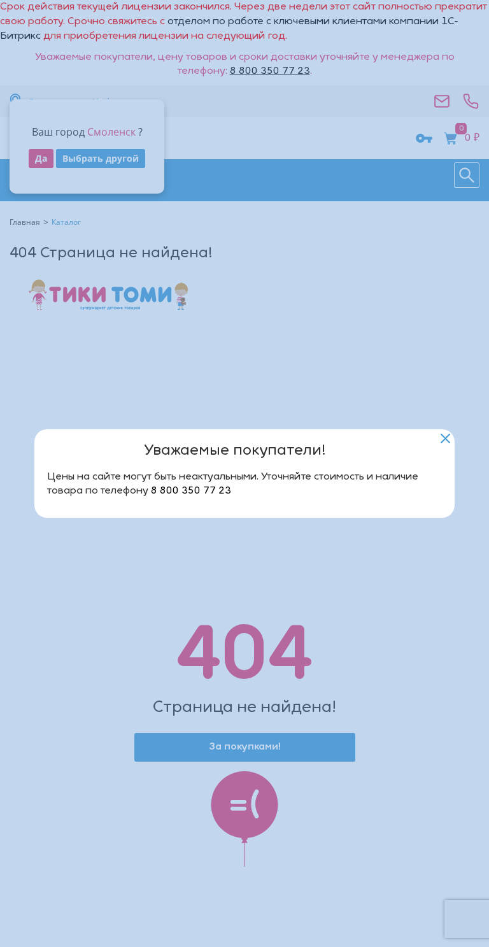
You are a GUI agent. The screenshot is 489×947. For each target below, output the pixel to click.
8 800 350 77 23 (191, 491)
